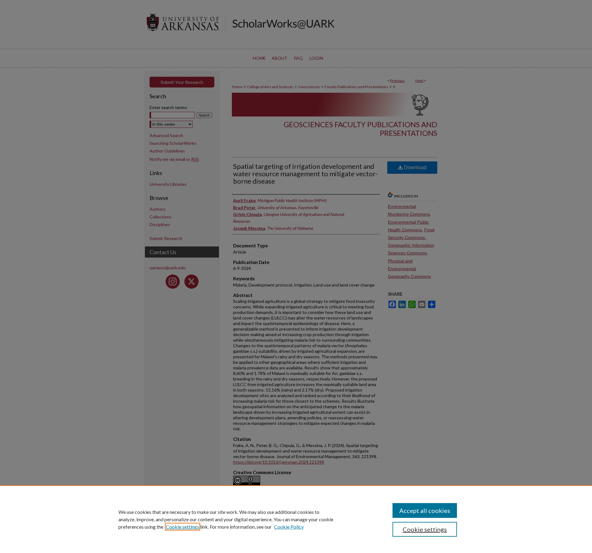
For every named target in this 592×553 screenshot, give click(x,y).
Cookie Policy (289, 527)
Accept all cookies (424, 510)
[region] (296, 519)
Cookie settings (182, 527)
